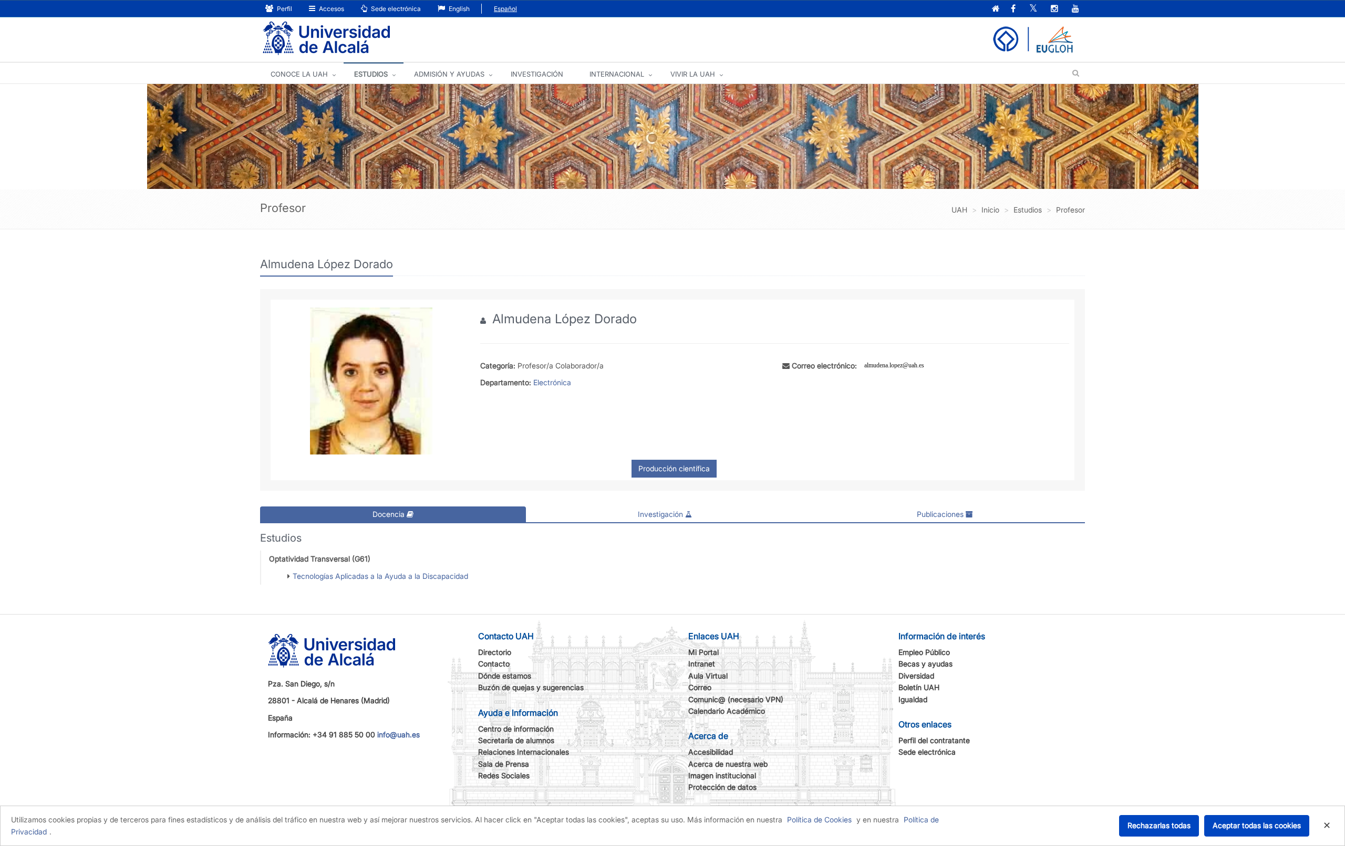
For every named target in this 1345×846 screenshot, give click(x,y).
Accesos (330, 9)
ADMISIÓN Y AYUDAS (449, 74)
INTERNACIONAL (616, 74)
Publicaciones (941, 514)
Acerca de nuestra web (728, 763)
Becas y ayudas (925, 663)
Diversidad (916, 675)
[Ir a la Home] (326, 38)
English (458, 9)
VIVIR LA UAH (692, 74)
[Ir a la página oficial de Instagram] (1054, 9)
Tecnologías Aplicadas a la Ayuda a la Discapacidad (380, 576)
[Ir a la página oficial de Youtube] (1075, 9)
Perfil (283, 9)
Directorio (494, 652)
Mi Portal (703, 652)
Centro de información (516, 728)
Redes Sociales (504, 775)
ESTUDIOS (371, 74)
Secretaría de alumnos (516, 740)
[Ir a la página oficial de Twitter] (1033, 9)
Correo (699, 687)
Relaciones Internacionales (523, 751)
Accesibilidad (710, 751)
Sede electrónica (395, 9)
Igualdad (912, 699)
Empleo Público (924, 652)
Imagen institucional (722, 775)
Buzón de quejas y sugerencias (531, 687)
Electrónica (552, 382)
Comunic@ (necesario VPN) (735, 699)
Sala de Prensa (503, 763)
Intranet (701, 663)
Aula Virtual (708, 675)
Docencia (390, 514)
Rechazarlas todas (1159, 825)
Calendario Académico (726, 710)
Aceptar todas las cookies (1257, 825)
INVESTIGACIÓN (537, 74)
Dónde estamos (504, 675)
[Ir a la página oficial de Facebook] (1013, 9)
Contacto (494, 663)
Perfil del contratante (934, 740)
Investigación (661, 514)
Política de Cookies (819, 819)
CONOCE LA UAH (299, 74)
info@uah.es (398, 734)
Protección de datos (722, 786)
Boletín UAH (918, 687)
